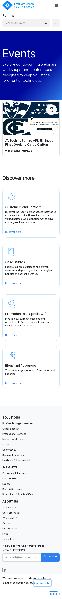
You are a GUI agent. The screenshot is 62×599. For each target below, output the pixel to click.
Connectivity (9, 449)
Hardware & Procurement (16, 460)
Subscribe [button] (50, 556)
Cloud (5, 444)
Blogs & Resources (12, 489)
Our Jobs (7, 523)
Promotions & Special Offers (17, 494)
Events (6, 483)
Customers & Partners (14, 473)
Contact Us (8, 539)
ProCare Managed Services (17, 423)
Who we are (9, 507)
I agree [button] (53, 594)
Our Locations (10, 528)
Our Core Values (11, 512)
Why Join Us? (9, 518)
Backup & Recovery (13, 455)
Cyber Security (10, 428)
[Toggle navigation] (56, 5)
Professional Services (14, 434)
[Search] (46, 23)
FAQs (5, 533)
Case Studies (9, 478)
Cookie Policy (42, 583)
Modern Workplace (13, 439)
